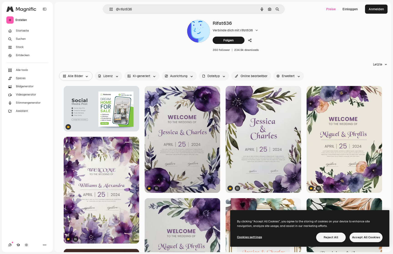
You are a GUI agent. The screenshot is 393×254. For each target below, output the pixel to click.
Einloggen (350, 9)
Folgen (228, 40)
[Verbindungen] (10, 245)
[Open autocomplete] (109, 9)
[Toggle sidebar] (44, 9)
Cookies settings (249, 237)
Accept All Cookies (366, 237)
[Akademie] (18, 245)
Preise (331, 9)
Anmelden (376, 9)
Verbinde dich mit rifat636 (233, 30)
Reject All (331, 237)
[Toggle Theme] (26, 245)
